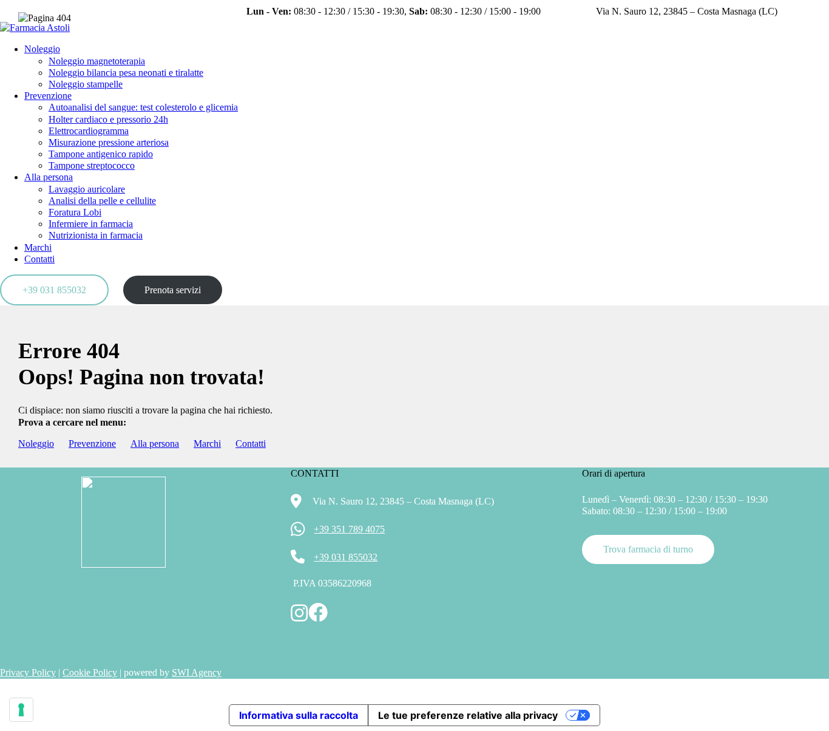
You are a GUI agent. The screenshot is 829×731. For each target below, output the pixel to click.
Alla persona (154, 443)
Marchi (38, 247)
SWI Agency (197, 672)
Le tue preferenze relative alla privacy (468, 715)
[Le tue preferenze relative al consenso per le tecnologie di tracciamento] (21, 709)
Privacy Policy (28, 672)
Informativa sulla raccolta (298, 715)
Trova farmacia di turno (648, 549)
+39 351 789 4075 (349, 529)
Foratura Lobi (75, 212)
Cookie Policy (90, 672)
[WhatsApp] (9, 693)
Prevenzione (92, 443)
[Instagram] (801, 16)
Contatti (39, 259)
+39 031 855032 (54, 290)
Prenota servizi (172, 290)
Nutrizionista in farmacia (96, 235)
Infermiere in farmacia (91, 224)
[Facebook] (819, 16)
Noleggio (36, 443)
